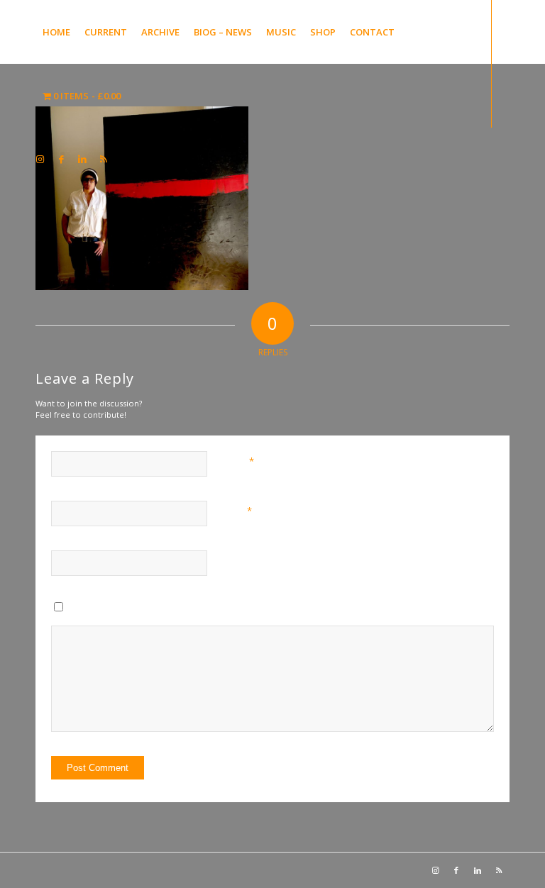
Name (239, 461)
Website (239, 560)
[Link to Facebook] (61, 159)
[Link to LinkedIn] (82, 159)
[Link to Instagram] (39, 159)
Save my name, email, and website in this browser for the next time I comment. (225, 609)
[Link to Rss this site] (103, 159)
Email (238, 510)
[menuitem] (56, 32)
